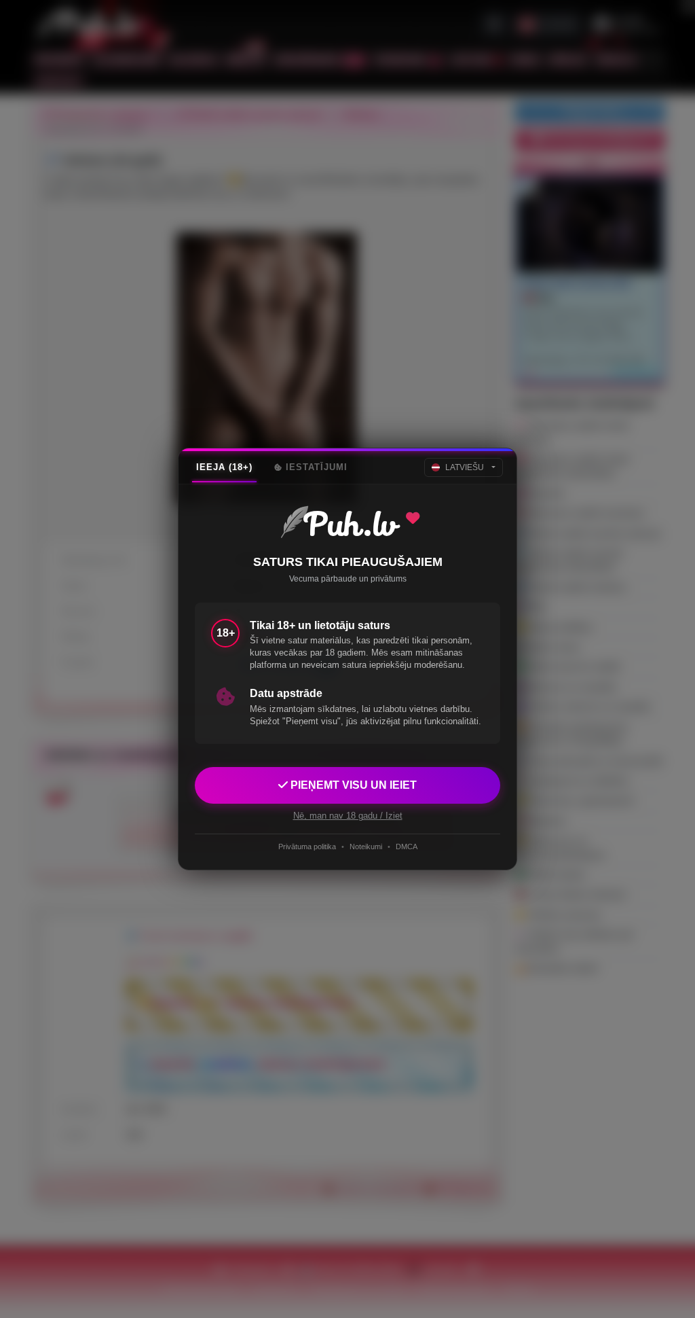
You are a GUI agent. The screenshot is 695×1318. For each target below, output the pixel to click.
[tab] (224, 467)
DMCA (406, 846)
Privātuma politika (307, 846)
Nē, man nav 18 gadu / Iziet (347, 816)
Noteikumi (366, 846)
